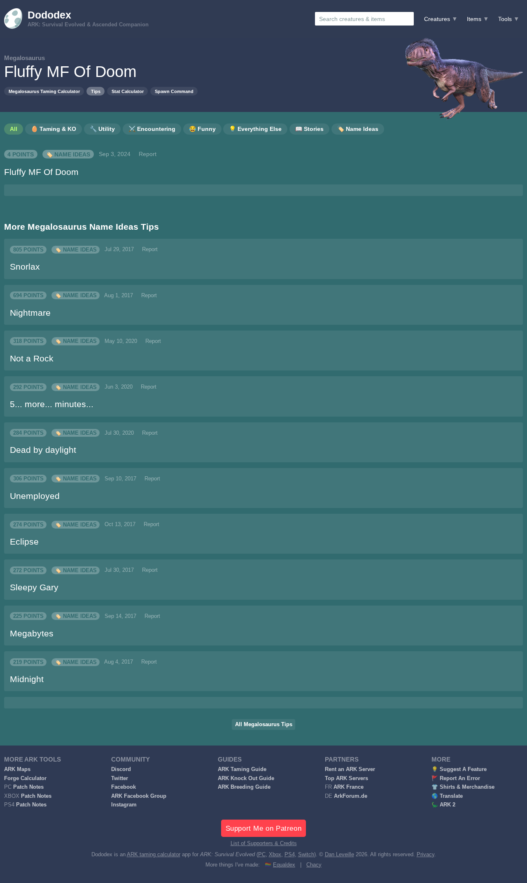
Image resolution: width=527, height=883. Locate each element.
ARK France (348, 787)
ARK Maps (17, 769)
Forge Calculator (25, 778)
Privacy (425, 854)
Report (147, 154)
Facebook (123, 787)
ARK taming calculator (153, 854)
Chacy (314, 865)
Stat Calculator (128, 91)
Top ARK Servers (346, 778)
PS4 (289, 854)
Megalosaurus (24, 57)
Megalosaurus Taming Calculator (44, 91)
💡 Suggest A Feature (459, 769)
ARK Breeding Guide (244, 787)
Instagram (124, 805)
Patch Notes (28, 787)
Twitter (119, 778)
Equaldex (284, 865)
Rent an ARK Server (350, 769)
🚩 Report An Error (455, 778)
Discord (121, 769)
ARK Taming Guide (242, 769)
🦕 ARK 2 (443, 805)
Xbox (275, 854)
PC (262, 854)
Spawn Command (174, 91)
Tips (95, 91)
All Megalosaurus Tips (263, 724)
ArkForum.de (350, 796)
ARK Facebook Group (138, 796)
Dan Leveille (339, 854)
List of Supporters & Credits (264, 843)
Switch (306, 854)
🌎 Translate (447, 796)
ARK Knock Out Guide (246, 778)
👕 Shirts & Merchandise (462, 787)
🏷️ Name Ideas (68, 154)
